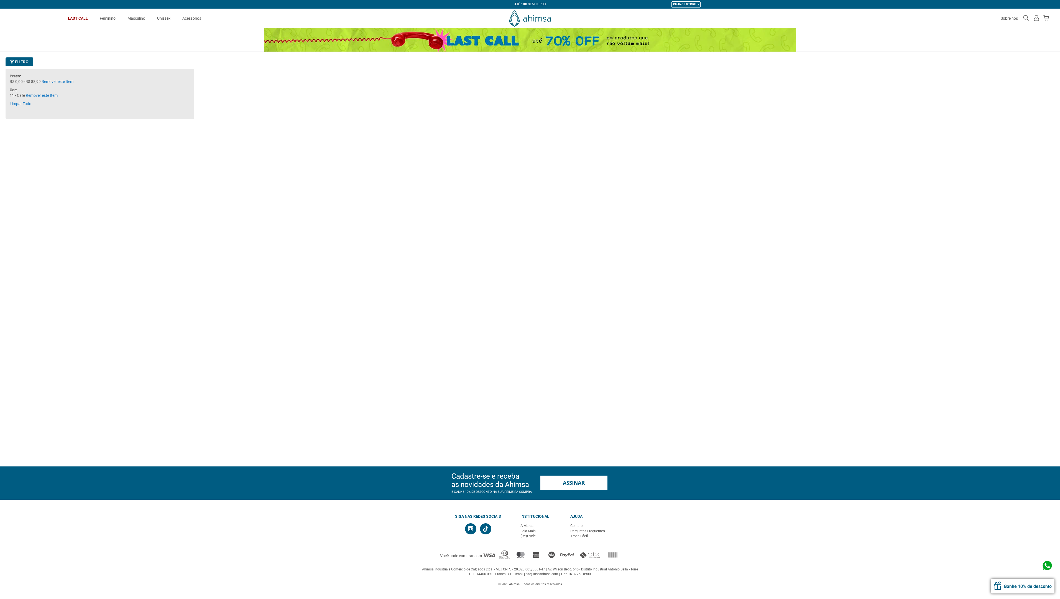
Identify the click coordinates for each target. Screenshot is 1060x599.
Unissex (163, 18)
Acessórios (191, 18)
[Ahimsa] (530, 18)
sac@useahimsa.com (542, 574)
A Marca (526, 526)
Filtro (21, 61)
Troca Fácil (579, 536)
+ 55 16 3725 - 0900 (576, 574)
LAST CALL (78, 18)
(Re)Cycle (528, 536)
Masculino (136, 18)
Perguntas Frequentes (587, 531)
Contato (576, 526)
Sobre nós (1009, 18)
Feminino (108, 18)
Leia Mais (528, 531)
